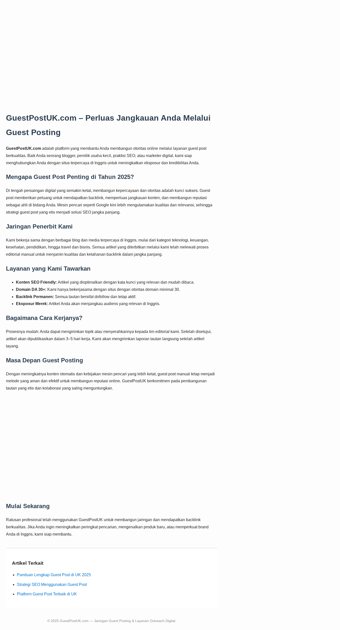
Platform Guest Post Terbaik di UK (47, 594)
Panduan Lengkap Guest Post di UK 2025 (54, 575)
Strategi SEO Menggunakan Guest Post (52, 584)
